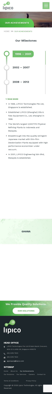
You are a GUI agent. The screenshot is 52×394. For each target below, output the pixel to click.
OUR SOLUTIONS (26, 311)
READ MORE (12, 99)
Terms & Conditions (11, 381)
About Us (14, 371)
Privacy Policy (31, 381)
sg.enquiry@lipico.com (15, 361)
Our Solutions (9, 374)
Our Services (21, 374)
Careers (32, 374)
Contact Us (41, 374)
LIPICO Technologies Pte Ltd (17, 346)
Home (6, 371)
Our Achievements (27, 371)
